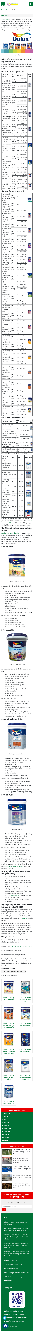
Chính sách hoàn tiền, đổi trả (14, 1321)
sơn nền (24, 918)
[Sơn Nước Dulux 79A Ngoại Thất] (25, 1013)
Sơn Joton (5, 1138)
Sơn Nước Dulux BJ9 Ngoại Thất (25, 1050)
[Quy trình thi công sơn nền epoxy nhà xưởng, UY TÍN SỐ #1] (7, 1152)
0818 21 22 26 (27, 946)
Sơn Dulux (5, 1119)
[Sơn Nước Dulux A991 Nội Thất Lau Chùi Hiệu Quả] (9, 1039)
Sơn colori (6, 1113)
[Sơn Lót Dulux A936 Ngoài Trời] (9, 1091)
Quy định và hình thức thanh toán (15, 1318)
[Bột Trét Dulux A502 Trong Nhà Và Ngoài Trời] (25, 1065)
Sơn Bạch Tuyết (7, 1128)
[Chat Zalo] (4, 1318)
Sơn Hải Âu (5, 1135)
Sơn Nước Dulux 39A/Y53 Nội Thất (9, 998)
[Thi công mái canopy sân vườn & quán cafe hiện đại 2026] (7, 1186)
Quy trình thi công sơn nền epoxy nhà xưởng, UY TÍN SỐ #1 (22, 1151)
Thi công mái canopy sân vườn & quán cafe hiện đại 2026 (21, 1186)
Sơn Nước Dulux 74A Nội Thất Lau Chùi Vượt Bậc (9, 1025)
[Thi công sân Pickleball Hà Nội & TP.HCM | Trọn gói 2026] (7, 1169)
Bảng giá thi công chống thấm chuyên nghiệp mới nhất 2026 (21, 1160)
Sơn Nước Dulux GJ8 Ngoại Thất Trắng (9, 1077)
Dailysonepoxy (15, 895)
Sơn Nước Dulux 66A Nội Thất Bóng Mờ (25, 999)
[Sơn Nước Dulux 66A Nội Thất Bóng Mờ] (25, 987)
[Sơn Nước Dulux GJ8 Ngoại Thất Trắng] (9, 1065)
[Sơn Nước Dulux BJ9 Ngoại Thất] (25, 1039)
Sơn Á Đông (6, 1125)
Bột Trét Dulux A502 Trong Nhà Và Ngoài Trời (25, 1077)
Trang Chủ (4, 10)
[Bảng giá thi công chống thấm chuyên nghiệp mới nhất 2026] (7, 1160)
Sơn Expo (5, 1116)
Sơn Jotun (5, 1122)
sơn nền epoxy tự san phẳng (13, 866)
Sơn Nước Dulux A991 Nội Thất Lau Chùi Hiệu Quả (9, 1051)
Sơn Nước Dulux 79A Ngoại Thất (25, 1024)
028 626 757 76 (16, 946)
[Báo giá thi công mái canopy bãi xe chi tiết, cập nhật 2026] (7, 1177)
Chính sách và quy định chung (14, 1314)
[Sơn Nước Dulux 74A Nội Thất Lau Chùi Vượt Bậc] (9, 1013)
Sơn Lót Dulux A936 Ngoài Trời (8, 1102)
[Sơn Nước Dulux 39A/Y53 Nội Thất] (9, 987)
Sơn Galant (6, 1131)
